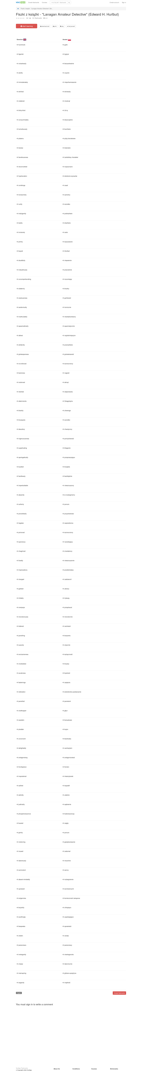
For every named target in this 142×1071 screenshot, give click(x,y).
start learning (27, 26)
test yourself (71, 26)
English (19, 993)
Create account (114, 2)
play (62, 26)
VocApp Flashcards (22, 1068)
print (55, 26)
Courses (44, 2)
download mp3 (45, 26)
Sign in (124, 2)
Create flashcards (33, 2)
